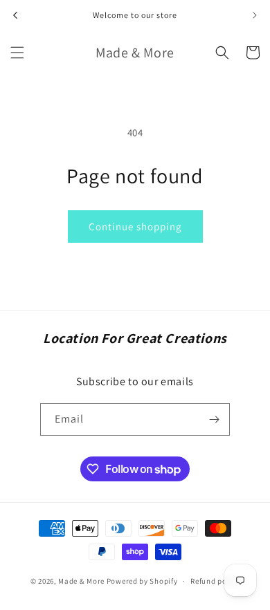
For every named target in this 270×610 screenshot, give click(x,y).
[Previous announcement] (15, 15)
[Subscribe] (214, 419)
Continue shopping (135, 226)
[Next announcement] (255, 15)
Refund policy (215, 581)
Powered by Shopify (142, 581)
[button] (17, 52)
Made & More (81, 581)
